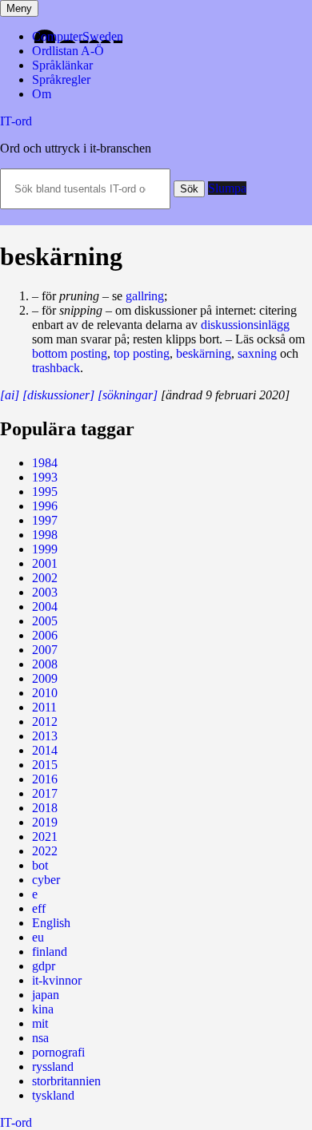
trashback (56, 368)
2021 (45, 836)
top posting (142, 353)
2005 (45, 621)
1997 (45, 520)
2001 (45, 563)
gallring (145, 296)
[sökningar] (128, 395)
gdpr (43, 966)
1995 (45, 491)
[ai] (9, 395)
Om (41, 94)
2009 (45, 678)
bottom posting (69, 353)
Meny (19, 8)
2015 (45, 764)
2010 (45, 693)
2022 (45, 851)
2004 (45, 606)
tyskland (53, 1095)
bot (40, 865)
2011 (44, 707)
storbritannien (66, 1081)
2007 (45, 649)
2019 (45, 822)
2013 (45, 736)
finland (49, 951)
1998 (45, 534)
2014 (45, 750)
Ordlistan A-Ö (68, 50)
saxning (257, 353)
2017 (45, 793)
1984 (45, 463)
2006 (45, 635)
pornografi (58, 1052)
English (51, 923)
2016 (45, 779)
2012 (45, 721)
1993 (45, 477)
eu (38, 937)
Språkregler (61, 79)
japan (45, 994)
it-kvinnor (57, 980)
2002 (45, 578)
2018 (45, 808)
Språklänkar (62, 65)
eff (39, 908)
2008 (45, 664)
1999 (45, 549)
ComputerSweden (77, 36)
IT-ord (16, 121)
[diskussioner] (58, 395)
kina (43, 1009)
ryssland (53, 1066)
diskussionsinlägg (245, 324)
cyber (46, 879)
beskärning (203, 353)
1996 (45, 506)
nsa (40, 1038)
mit (40, 1023)
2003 (45, 592)
